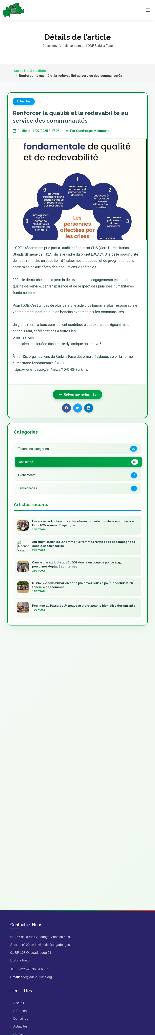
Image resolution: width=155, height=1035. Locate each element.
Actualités (38, 71)
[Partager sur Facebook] (66, 408)
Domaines (20, 1018)
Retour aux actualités (80, 394)
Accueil (19, 71)
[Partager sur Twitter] (77, 408)
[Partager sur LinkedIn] (88, 408)
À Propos (20, 1011)
